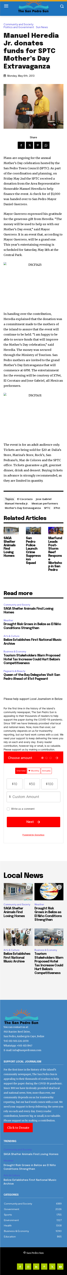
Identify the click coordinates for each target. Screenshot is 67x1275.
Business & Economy (15, 651)
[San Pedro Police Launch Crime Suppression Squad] (33, 531)
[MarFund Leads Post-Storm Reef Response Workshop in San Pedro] (55, 531)
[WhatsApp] (45, 145)
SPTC (47, 508)
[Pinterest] (37, 145)
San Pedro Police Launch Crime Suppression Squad (33, 551)
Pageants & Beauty (14, 671)
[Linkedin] (36, 1266)
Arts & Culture (11, 636)
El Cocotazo (25, 499)
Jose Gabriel (43, 499)
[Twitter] (29, 145)
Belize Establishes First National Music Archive (17, 957)
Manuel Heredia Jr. (16, 503)
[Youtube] (60, 1266)
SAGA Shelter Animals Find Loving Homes (10, 547)
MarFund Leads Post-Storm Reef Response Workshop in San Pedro (55, 554)
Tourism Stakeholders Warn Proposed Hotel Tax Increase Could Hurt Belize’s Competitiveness (32, 659)
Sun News (42, 27)
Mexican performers (45, 503)
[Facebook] (21, 145)
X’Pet (57, 508)
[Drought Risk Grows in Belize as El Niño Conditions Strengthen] (49, 891)
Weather (8, 620)
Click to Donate (18, 1127)
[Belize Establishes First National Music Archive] (18, 937)
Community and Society (18, 24)
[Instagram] (28, 1266)
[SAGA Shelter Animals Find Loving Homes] (11, 531)
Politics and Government (19, 27)
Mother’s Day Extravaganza (23, 508)
